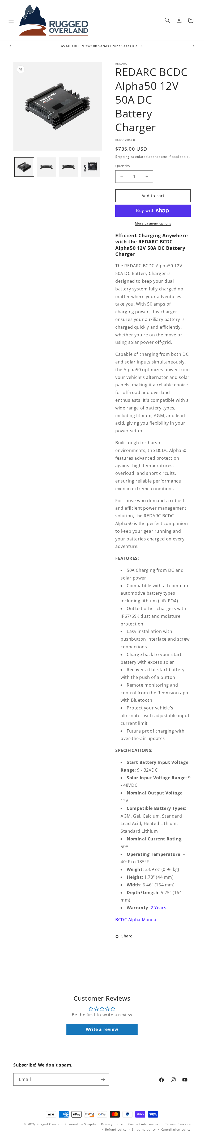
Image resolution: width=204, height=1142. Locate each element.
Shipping (122, 156)
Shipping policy (144, 1129)
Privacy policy (112, 1124)
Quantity (122, 165)
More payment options (153, 223)
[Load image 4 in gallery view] (90, 167)
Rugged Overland (50, 1124)
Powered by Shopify (80, 1124)
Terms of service (178, 1124)
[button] (11, 20)
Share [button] (127, 935)
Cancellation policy (176, 1129)
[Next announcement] (193, 46)
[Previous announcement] (10, 46)
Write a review (102, 1029)
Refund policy (116, 1129)
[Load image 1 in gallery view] (24, 167)
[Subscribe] (103, 1079)
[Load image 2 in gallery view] (46, 167)
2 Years (158, 908)
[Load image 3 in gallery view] (68, 167)
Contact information (144, 1124)
